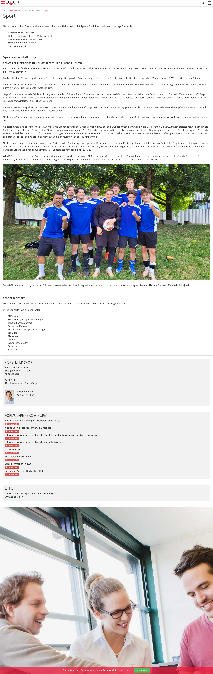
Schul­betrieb (14, 10)
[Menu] (209, 3)
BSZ (5, 10)
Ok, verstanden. (142, 670)
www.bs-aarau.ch (14, 496)
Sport (45, 10)
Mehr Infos (124, 670)
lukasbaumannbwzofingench (24, 383)
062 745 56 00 (15, 379)
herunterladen (13, 424)
